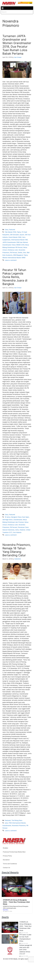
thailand (22, 530)
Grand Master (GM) (14, 237)
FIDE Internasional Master (17, 823)
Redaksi (5, 848)
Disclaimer (6, 860)
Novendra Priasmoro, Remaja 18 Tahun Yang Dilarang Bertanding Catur (16, 550)
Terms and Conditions (10, 863)
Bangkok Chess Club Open (20, 517)
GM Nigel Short (7, 519)
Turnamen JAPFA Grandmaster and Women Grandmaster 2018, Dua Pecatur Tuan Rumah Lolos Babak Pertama (16, 44)
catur (6, 823)
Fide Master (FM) (10, 232)
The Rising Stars (16, 820)
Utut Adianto (17, 532)
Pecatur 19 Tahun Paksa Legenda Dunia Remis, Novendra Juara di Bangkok (14, 277)
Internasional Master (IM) (19, 240)
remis (17, 530)
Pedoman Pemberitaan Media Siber (14, 852)
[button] (2, 8)
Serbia (20, 252)
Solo (24, 252)
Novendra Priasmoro (19, 825)
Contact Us (6, 867)
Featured (12, 229)
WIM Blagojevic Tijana (20, 255)
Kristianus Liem (13, 250)
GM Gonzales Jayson (17, 234)
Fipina (19, 232)
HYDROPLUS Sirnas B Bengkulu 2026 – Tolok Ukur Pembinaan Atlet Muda (16, 902)
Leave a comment (11, 260)
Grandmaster (17, 519)
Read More (5, 909)
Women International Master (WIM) (13, 257)
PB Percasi (13, 252)
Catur (6, 229)
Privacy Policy (7, 856)
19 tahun (7, 517)
